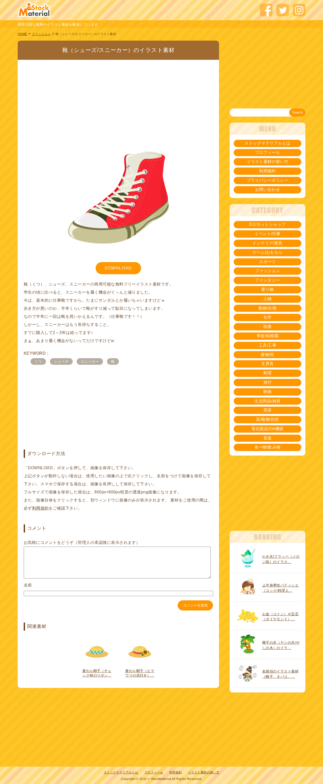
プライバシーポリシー (267, 180)
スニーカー (90, 361)
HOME (22, 34)
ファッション (41, 34)
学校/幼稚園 (268, 336)
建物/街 (267, 354)
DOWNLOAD (118, 268)
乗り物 (267, 289)
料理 (267, 373)
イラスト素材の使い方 (267, 161)
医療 (267, 326)
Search (297, 112)
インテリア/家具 (267, 243)
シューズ (61, 361)
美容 (267, 410)
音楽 (267, 438)
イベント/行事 (267, 234)
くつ (38, 361)
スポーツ (267, 262)
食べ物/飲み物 (267, 447)
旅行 (267, 382)
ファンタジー (267, 280)
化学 (267, 317)
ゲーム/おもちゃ (267, 252)
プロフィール (267, 152)
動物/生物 (267, 308)
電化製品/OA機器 (267, 429)
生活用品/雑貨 (267, 401)
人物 (267, 299)
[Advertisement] (118, 97)
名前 (28, 585)
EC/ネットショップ (267, 224)
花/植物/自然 (267, 419)
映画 (267, 391)
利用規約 (40, 508)
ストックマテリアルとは (267, 143)
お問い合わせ (267, 189)
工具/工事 (267, 345)
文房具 (267, 363)
